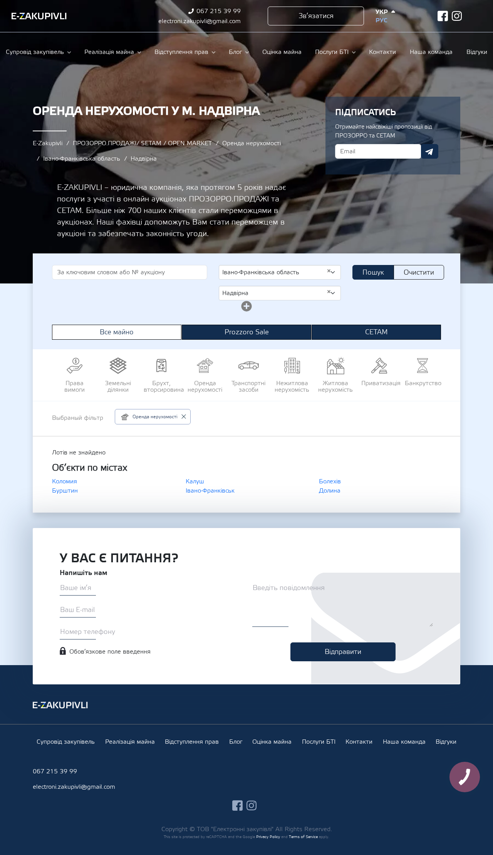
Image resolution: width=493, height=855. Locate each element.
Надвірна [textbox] (276, 292)
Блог (235, 52)
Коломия (64, 481)
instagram (457, 16)
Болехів (330, 481)
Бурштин (65, 491)
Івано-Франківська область (81, 159)
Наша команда (431, 52)
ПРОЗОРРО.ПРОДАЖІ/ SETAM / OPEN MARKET (142, 143)
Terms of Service (303, 836)
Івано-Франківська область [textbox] (276, 272)
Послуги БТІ (332, 52)
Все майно (117, 332)
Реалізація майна (109, 52)
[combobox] (280, 272)
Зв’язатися (316, 16)
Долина (329, 491)
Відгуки (476, 52)
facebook (443, 16)
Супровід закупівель (35, 52)
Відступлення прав (181, 52)
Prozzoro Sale (247, 332)
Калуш (195, 481)
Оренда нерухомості (251, 143)
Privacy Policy (268, 836)
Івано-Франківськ (210, 491)
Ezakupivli (39, 16)
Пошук (373, 272)
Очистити (419, 272)
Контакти (382, 52)
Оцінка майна (282, 52)
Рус (381, 20)
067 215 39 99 (218, 11)
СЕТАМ (376, 332)
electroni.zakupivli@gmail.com (199, 21)
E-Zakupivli (47, 143)
